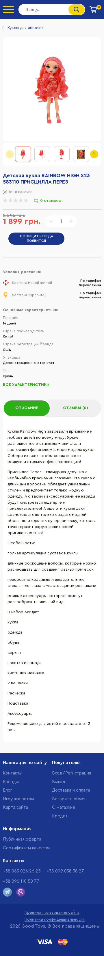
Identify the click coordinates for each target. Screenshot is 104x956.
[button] (94, 154)
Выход (58, 782)
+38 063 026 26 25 (22, 871)
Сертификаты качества (27, 848)
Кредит (60, 816)
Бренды (11, 782)
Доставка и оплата (71, 790)
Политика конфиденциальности (55, 919)
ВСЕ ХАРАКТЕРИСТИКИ (26, 385)
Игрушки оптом (18, 799)
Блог (7, 790)
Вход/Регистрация (71, 773)
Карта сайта (15, 807)
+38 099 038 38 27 (65, 871)
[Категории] (8, 9)
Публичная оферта (22, 839)
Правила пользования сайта (52, 912)
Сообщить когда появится (36, 238)
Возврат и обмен (69, 799)
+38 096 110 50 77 (21, 881)
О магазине (63, 807)
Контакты (12, 773)
